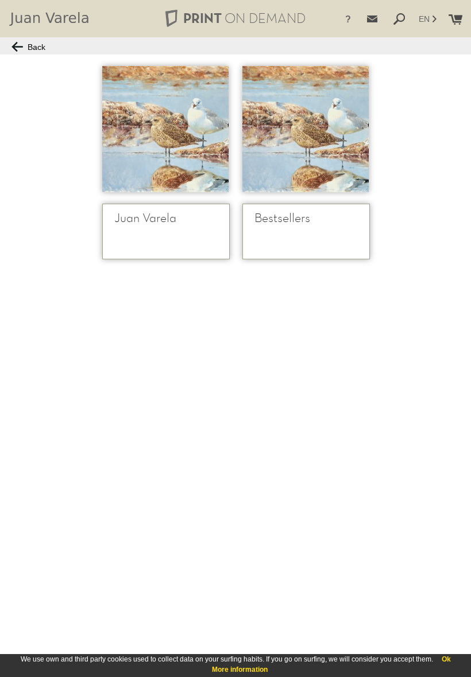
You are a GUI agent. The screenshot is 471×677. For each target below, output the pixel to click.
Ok (446, 659)
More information (240, 670)
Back (34, 47)
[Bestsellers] (305, 129)
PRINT (244, 18)
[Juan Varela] (165, 129)
